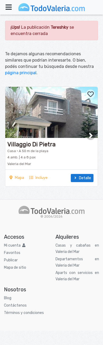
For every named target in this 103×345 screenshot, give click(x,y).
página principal (20, 72)
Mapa (18, 178)
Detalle (84, 178)
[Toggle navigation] (9, 7)
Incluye (40, 178)
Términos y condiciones (24, 313)
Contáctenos (15, 305)
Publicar (11, 260)
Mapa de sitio (15, 267)
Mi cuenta (13, 245)
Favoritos (12, 253)
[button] (90, 135)
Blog (7, 298)
